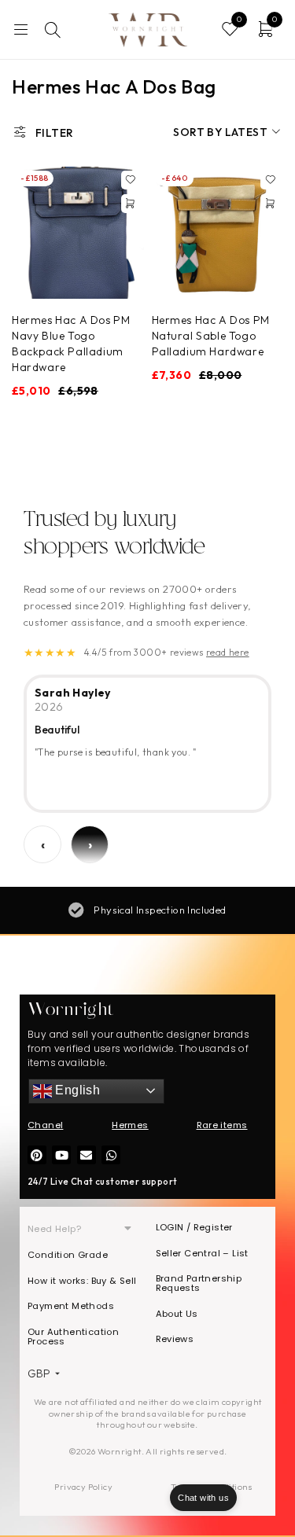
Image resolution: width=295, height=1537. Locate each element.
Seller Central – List (202, 1253)
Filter (54, 133)
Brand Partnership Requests (199, 1283)
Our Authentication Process (73, 1337)
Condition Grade (68, 1254)
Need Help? (54, 1229)
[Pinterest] (37, 1154)
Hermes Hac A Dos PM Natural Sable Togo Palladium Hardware (211, 336)
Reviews (175, 1339)
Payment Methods (71, 1306)
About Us (177, 1313)
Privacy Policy (83, 1486)
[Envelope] (86, 1154)
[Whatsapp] (110, 1154)
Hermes (130, 1125)
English (76, 1090)
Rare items (222, 1125)
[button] (130, 203)
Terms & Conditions (212, 1486)
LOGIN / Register (194, 1227)
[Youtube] (61, 1154)
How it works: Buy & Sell (82, 1280)
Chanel (45, 1125)
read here (227, 652)
